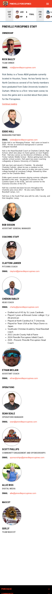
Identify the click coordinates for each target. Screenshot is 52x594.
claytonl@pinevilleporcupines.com (25, 271)
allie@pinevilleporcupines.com (23, 493)
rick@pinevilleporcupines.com (23, 67)
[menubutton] (47, 3)
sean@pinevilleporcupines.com (23, 422)
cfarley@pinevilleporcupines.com (24, 307)
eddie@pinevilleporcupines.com (24, 140)
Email (5, 67)
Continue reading (9, 104)
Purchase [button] (6, 589)
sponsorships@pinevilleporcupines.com (27, 457)
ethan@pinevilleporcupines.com (24, 378)
